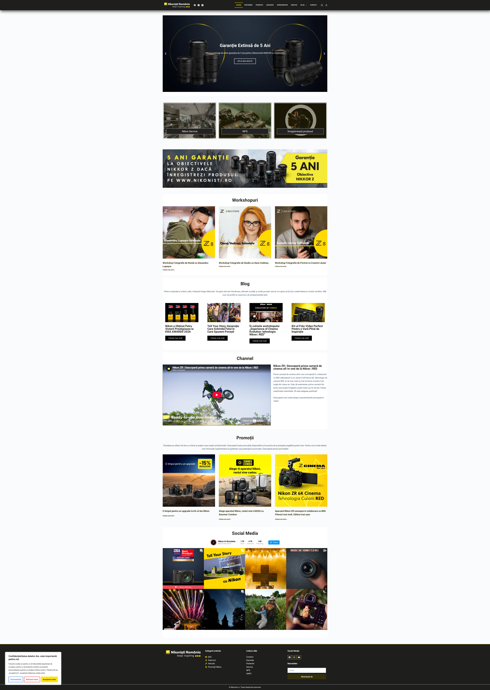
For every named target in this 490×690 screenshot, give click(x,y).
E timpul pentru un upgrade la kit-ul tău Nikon (186, 511)
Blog (302, 5)
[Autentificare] (326, 5)
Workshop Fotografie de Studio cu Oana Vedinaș (243, 263)
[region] (33, 668)
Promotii (259, 5)
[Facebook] (195, 5)
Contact (313, 5)
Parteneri (248, 5)
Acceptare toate (49, 679)
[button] (165, 53)
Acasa (238, 5)
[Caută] (322, 5)
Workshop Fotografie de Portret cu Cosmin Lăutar (300, 263)
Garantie (270, 5)
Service (294, 5)
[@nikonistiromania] (213, 542)
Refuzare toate (32, 679)
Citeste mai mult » (169, 270)
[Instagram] (199, 5)
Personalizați (15, 679)
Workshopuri (282, 5)
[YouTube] (202, 5)
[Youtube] (299, 657)
